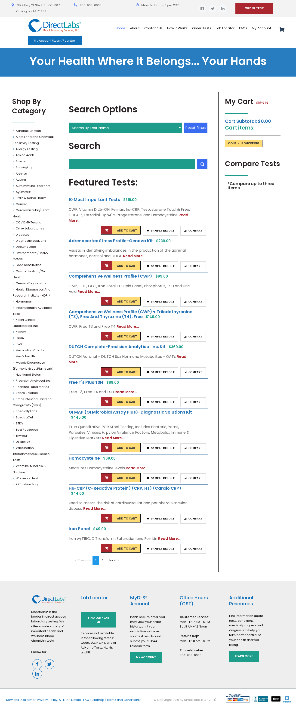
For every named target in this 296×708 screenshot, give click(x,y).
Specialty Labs (26, 411)
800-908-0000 (91, 5)
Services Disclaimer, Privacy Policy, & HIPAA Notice (43, 700)
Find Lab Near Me (98, 620)
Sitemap (98, 700)
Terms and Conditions (123, 700)
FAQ (86, 700)
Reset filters (195, 127)
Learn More (244, 656)
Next (115, 560)
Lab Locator (225, 28)
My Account (146, 657)
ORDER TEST (254, 8)
